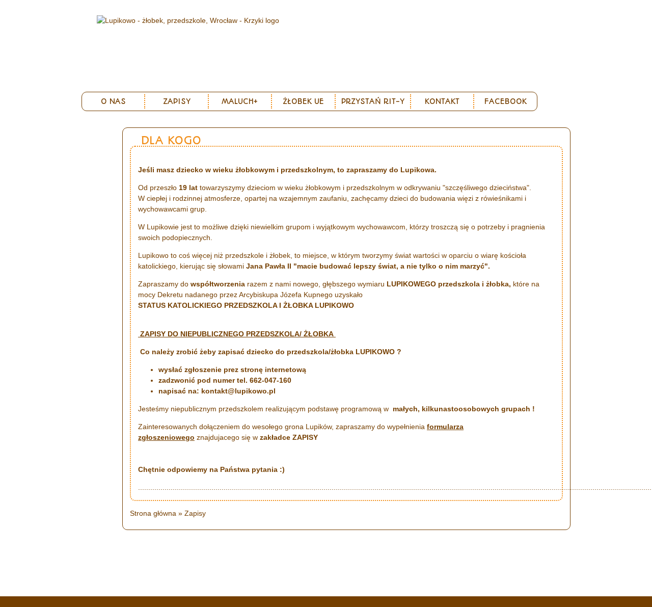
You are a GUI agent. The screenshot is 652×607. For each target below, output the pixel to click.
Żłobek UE (303, 101)
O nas (113, 101)
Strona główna (153, 513)
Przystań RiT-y (372, 101)
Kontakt (442, 101)
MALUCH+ (240, 101)
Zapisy (177, 101)
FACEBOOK (505, 101)
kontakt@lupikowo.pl (238, 391)
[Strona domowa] (188, 20)
